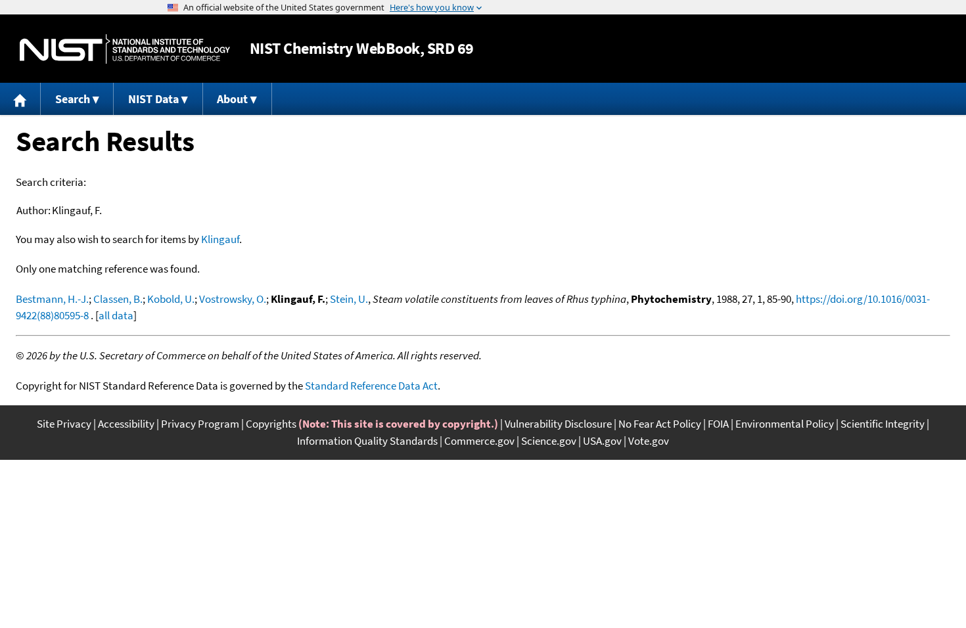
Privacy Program (200, 423)
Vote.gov (648, 441)
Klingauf (220, 239)
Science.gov (548, 441)
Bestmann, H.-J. (52, 299)
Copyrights (271, 423)
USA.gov (602, 441)
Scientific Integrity (882, 423)
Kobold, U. (171, 299)
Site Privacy (64, 423)
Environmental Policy (784, 423)
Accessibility (126, 423)
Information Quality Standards (367, 441)
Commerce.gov (479, 441)
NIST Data (153, 98)
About (232, 98)
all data (116, 315)
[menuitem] (20, 99)
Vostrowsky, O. (232, 299)
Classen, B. (118, 299)
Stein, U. (349, 299)
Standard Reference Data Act (371, 385)
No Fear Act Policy (659, 423)
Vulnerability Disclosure (558, 423)
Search (72, 98)
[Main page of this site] (20, 99)
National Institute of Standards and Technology (125, 49)
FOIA (718, 423)
